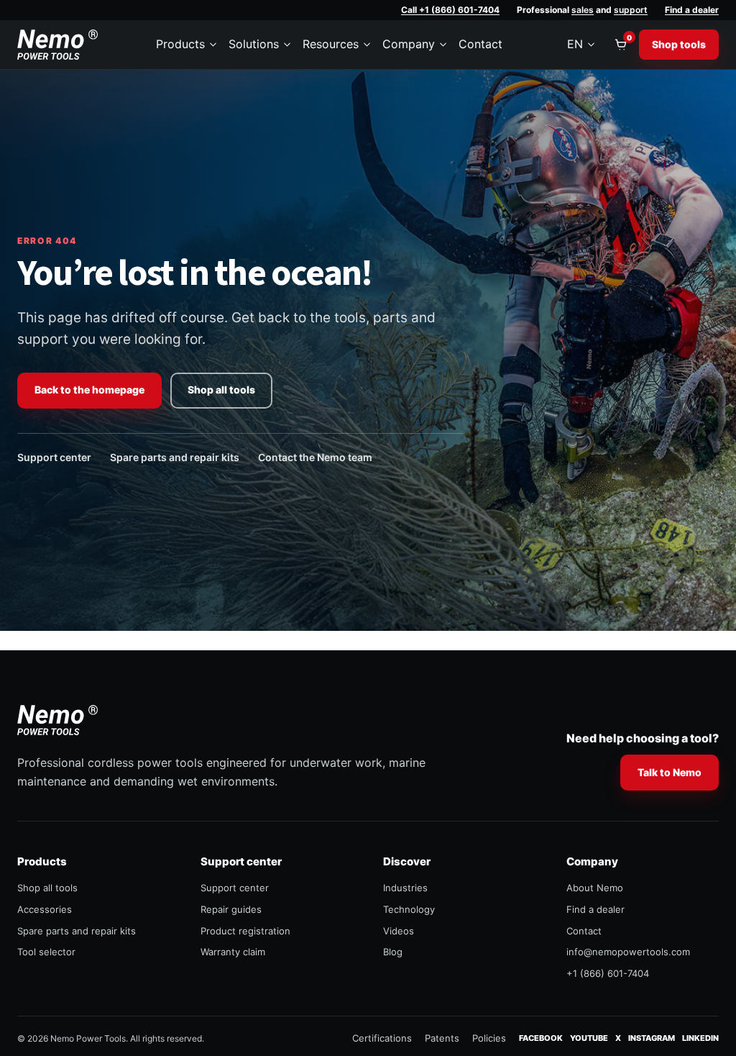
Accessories (44, 909)
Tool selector (46, 951)
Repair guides (231, 909)
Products (180, 44)
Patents (442, 1038)
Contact (480, 44)
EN (575, 44)
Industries (405, 887)
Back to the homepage (89, 389)
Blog (392, 951)
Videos (398, 931)
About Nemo (594, 887)
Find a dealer (692, 9)
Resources (331, 44)
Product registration (245, 931)
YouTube (589, 1037)
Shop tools (679, 44)
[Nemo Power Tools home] (57, 44)
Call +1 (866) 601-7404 (450, 9)
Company (408, 44)
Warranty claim (233, 951)
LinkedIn (700, 1037)
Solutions (254, 44)
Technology (409, 909)
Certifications (382, 1038)
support (631, 9)
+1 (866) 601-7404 (607, 973)
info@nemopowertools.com (628, 951)
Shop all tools (221, 389)
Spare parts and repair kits (174, 457)
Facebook (541, 1037)
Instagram (651, 1037)
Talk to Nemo (670, 772)
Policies (489, 1038)
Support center (54, 457)
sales (582, 9)
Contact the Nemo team (315, 457)
